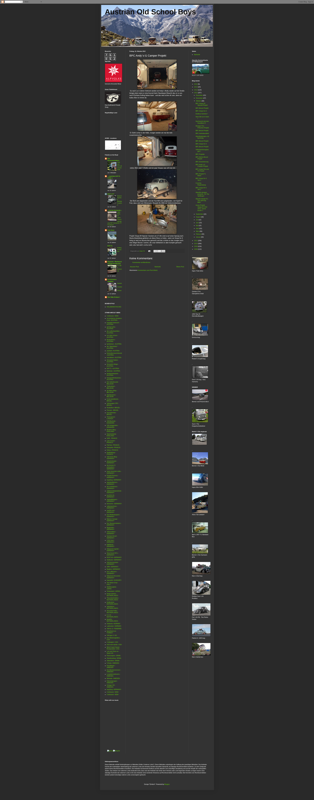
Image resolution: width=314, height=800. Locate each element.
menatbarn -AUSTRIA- (114, 357)
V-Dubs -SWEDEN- (113, 663)
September (200, 214)
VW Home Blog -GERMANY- (112, 457)
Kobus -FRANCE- (112, 450)
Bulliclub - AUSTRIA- (113, 371)
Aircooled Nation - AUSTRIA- (113, 361)
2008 (196, 249)
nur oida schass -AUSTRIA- (112, 336)
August (198, 217)
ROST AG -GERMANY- (114, 557)
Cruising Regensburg (201, 184)
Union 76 (142, 251)
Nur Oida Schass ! (113, 297)
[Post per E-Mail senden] (149, 251)
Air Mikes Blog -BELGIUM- (112, 391)
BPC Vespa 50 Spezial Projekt (202, 104)
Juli (197, 220)
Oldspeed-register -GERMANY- (113, 550)
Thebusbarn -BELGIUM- (111, 387)
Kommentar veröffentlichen (141, 262)
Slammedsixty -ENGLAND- (112, 435)
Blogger (167, 784)
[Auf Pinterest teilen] (164, 251)
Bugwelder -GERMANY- (111, 528)
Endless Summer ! (202, 114)
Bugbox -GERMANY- (114, 569)
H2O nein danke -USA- (114, 644)
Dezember (199, 95)
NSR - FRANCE (112, 438)
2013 (196, 90)
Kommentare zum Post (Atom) (147, 270)
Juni (197, 223)
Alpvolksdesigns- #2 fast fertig (202, 137)
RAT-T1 (109, 246)
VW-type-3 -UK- (112, 635)
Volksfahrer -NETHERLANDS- (112, 607)
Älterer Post (180, 267)
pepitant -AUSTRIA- (113, 351)
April (197, 228)
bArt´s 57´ (110, 194)
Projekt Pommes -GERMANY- (112, 476)
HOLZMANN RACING (114, 307)
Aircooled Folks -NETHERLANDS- (112, 611)
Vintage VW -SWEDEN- (111, 686)
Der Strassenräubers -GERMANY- (114, 524)
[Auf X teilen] (159, 251)
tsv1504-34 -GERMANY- (111, 496)
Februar (199, 234)
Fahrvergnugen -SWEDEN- (112, 682)
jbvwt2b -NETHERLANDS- (112, 620)
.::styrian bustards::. (114, 210)
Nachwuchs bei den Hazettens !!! (202, 122)
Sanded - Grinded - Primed (119, 287)
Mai (197, 225)
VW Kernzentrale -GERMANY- (113, 563)
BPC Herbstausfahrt (202, 133)
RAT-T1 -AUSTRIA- (113, 368)
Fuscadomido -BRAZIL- (112, 413)
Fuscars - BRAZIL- (113, 410)
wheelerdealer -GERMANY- (112, 462)
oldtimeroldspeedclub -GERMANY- (114, 492)
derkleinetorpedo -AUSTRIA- (113, 374)
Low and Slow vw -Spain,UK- (113, 652)
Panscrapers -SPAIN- (114, 656)
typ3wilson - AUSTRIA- (114, 344)
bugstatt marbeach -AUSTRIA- (113, 323)
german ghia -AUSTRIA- (111, 328)
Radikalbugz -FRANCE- (111, 453)
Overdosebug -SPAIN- (114, 658)
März (198, 231)
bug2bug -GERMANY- (114, 480)
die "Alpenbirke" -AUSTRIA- (112, 347)
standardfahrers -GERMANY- (112, 483)
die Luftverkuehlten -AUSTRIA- (113, 332)
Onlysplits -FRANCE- (114, 447)
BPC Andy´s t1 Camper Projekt (202, 165)
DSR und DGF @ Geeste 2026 (119, 166)
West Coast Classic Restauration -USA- (113, 648)
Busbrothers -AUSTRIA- (111, 340)
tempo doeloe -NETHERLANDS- (112, 594)
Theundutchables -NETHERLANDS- (113, 599)
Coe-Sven (110, 230)
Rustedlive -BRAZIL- (113, 408)
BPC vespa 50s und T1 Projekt (202, 170)
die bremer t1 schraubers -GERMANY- (111, 467)
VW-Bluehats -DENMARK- (111, 422)
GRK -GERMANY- (113, 567)
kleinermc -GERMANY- (114, 504)
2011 (196, 240)
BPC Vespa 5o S (201, 111)
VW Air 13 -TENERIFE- (114, 629)
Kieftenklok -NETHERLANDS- (112, 603)
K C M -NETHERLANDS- (112, 616)
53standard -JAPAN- (113, 591)
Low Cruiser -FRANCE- (111, 441)
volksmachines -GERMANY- (112, 507)
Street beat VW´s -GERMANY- (113, 554)
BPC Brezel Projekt (202, 108)
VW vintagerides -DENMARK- (112, 426)
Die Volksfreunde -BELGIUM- (113, 383)
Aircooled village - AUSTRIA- (113, 365)
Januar (198, 237)
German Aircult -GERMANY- (112, 537)
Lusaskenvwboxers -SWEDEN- (113, 675)
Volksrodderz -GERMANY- (111, 532)
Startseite (157, 267)
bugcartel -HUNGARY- (114, 580)
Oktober (199, 101)
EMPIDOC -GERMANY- (111, 545)
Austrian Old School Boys (150, 12)
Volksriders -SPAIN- (113, 661)
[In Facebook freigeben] (161, 251)
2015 (196, 84)
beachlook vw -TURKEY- (112, 632)
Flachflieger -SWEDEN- (111, 666)
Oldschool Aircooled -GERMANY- (114, 577)
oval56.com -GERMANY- (111, 511)
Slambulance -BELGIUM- (111, 395)
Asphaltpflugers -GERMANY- (112, 500)
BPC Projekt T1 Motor (201, 174)
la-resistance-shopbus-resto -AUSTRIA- (114, 319)
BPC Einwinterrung (202, 162)
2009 (196, 246)
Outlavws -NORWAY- (114, 623)
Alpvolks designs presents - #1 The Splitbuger (202, 194)
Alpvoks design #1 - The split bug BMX (202, 200)
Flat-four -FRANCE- (113, 445)
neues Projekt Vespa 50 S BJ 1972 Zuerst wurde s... (201, 207)
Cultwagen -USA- (112, 642)
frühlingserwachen (119, 249)
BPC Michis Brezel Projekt (202, 158)
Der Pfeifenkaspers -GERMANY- (113, 515)
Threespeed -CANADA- (111, 418)
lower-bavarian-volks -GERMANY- (114, 472)
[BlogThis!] (157, 251)
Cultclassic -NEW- (113, 316)
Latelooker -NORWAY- (114, 626)
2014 (196, 87)
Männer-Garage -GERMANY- (112, 520)
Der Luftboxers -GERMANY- (112, 572)
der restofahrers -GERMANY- (112, 487)
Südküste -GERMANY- (114, 560)
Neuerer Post (134, 267)
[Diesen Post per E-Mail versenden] (154, 251)
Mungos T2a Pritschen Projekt (202, 127)
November (199, 98)
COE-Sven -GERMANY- (111, 541)
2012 (196, 93)
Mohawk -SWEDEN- (113, 678)
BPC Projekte (200, 154)
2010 (196, 243)
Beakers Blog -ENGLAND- (112, 430)
